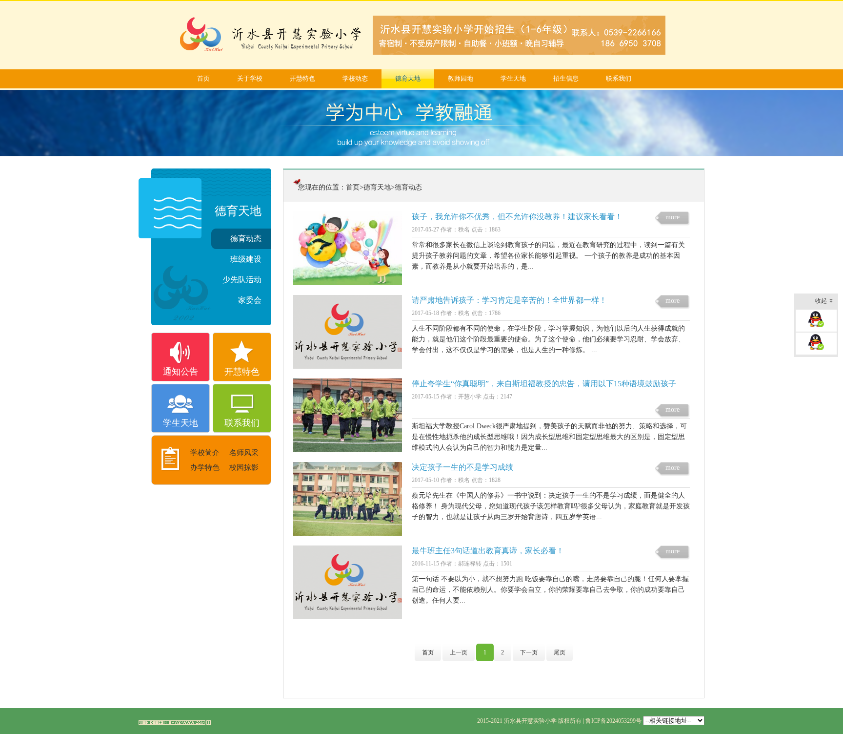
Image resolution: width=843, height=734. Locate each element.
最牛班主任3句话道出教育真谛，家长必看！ (488, 550)
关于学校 (249, 78)
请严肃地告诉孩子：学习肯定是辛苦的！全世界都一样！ (509, 300)
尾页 (559, 652)
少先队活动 (241, 279)
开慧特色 (302, 78)
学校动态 (355, 78)
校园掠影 (244, 467)
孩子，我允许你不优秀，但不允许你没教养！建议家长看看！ (517, 216)
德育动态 (245, 238)
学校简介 (205, 453)
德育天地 (408, 78)
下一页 (529, 652)
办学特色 (205, 467)
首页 (203, 78)
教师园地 (460, 78)
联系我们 (618, 78)
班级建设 (245, 259)
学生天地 (513, 78)
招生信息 (566, 78)
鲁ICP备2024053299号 (613, 720)
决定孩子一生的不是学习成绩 (462, 467)
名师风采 (244, 453)
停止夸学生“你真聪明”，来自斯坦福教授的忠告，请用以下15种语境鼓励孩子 (544, 383)
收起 (821, 300)
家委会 (249, 300)
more (672, 217)
